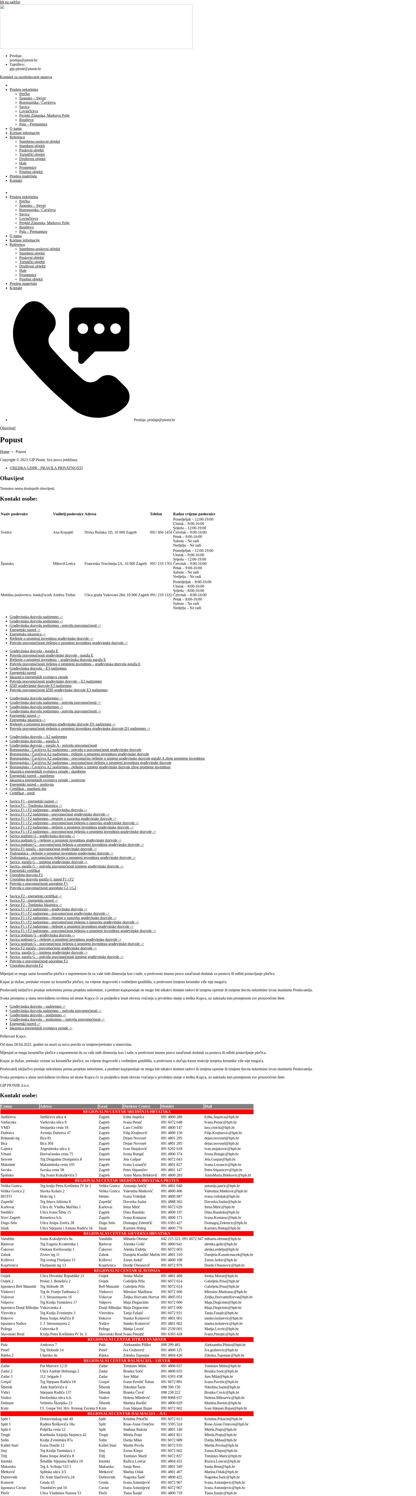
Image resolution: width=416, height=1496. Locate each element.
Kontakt (16, 180)
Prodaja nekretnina (24, 89)
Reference (17, 137)
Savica (24, 107)
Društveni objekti (32, 159)
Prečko (24, 94)
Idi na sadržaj (10, 2)
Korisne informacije (25, 133)
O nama (16, 128)
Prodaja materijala (23, 176)
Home (4, 452)
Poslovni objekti (31, 150)
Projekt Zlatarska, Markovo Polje (44, 115)
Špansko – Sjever (32, 98)
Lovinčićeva (28, 111)
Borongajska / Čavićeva (37, 102)
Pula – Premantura (33, 124)
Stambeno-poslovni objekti (39, 141)
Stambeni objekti (32, 146)
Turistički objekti (32, 154)
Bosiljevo (26, 120)
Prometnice (27, 167)
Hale (22, 163)
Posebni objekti (31, 172)
